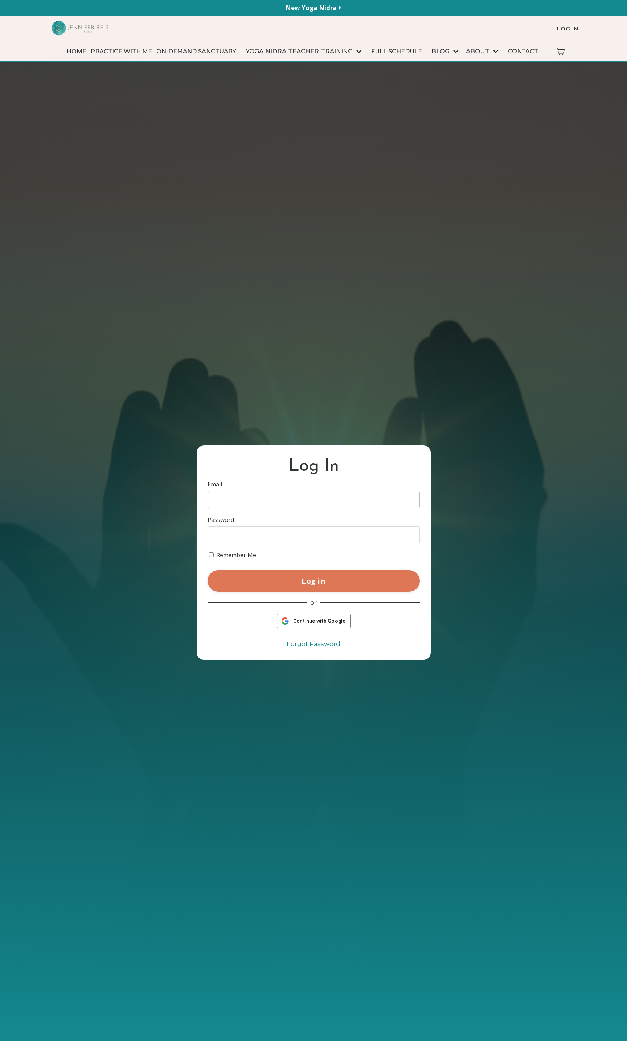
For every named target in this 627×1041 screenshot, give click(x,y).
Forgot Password (313, 643)
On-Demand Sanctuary (196, 51)
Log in (313, 581)
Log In (567, 28)
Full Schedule (396, 51)
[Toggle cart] (560, 51)
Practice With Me (121, 51)
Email (215, 484)
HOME (76, 51)
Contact (523, 51)
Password (221, 520)
